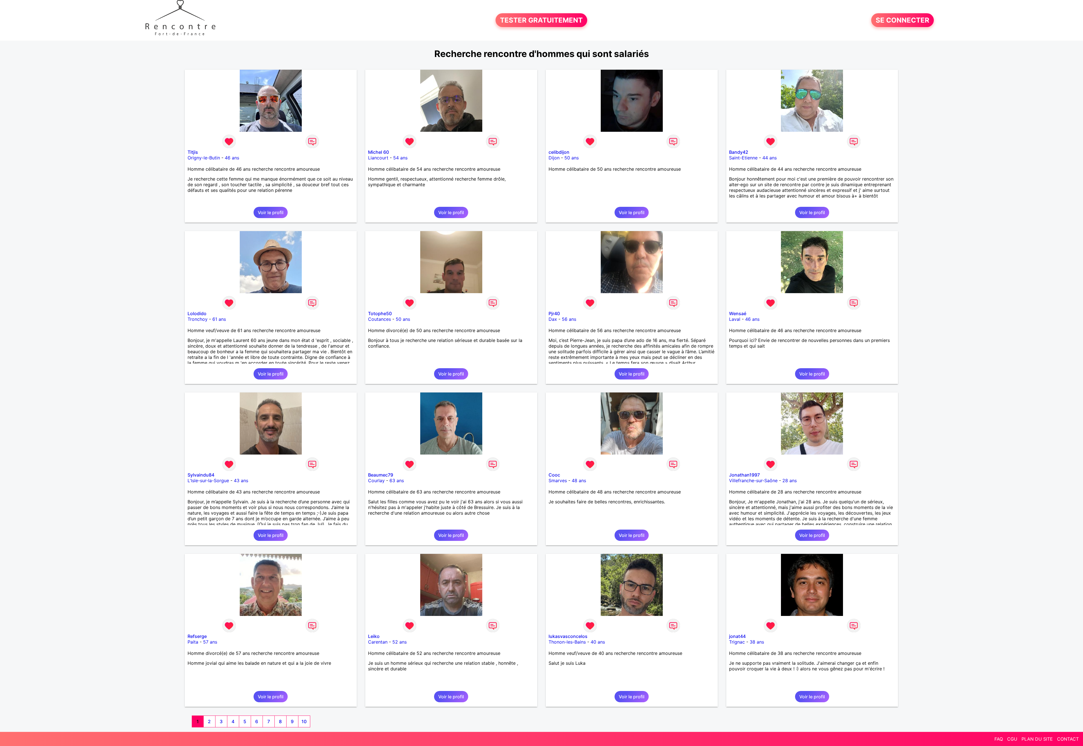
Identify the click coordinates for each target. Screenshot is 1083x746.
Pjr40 (554, 313)
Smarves (558, 480)
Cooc (554, 475)
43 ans (241, 480)
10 (304, 721)
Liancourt (378, 158)
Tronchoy (198, 319)
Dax (553, 319)
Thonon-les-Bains (567, 642)
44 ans (769, 158)
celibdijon (559, 152)
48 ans (579, 480)
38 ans (757, 642)
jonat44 (737, 636)
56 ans (569, 319)
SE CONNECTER (902, 20)
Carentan (378, 642)
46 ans (232, 158)
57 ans (210, 642)
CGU (1012, 739)
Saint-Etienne (743, 158)
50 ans (571, 158)
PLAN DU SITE (1037, 739)
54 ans (400, 158)
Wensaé (737, 313)
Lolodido (197, 313)
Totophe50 (380, 313)
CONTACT (1068, 739)
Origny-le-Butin (204, 158)
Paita (193, 642)
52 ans (399, 642)
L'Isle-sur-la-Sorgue (208, 480)
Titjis (193, 152)
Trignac (737, 642)
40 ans (598, 642)
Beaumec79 (380, 475)
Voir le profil (270, 212)
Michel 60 (378, 152)
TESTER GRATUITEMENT (541, 20)
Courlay (376, 480)
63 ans (396, 480)
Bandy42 (738, 152)
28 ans (789, 480)
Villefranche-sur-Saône (753, 480)
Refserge (197, 636)
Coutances (379, 319)
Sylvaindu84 (201, 475)
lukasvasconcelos (568, 636)
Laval (734, 319)
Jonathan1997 (744, 475)
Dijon (554, 158)
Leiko (374, 636)
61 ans (219, 319)
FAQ (998, 739)
